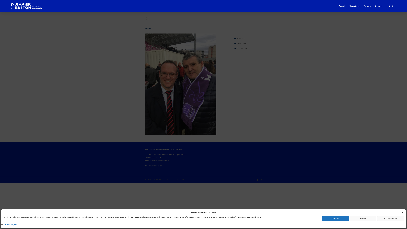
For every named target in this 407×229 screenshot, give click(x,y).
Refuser (363, 218)
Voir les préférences (390, 218)
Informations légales (10, 225)
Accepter (335, 218)
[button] (403, 213)
